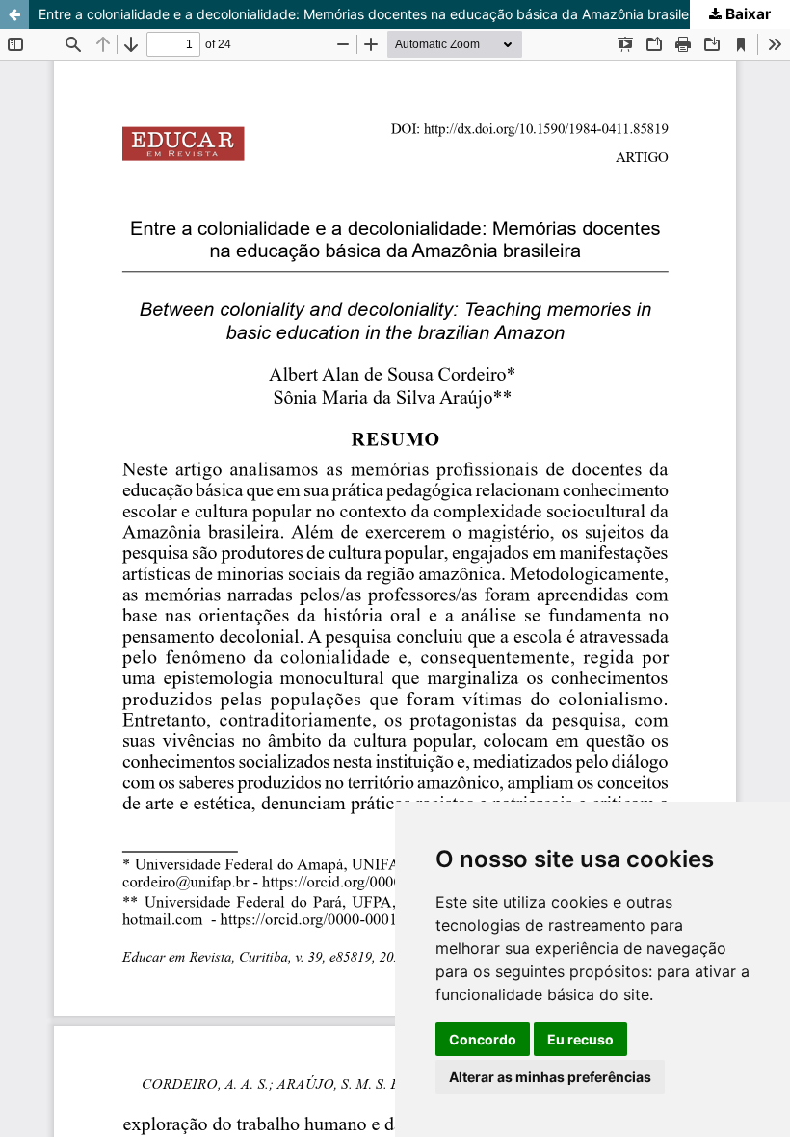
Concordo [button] (482, 1039)
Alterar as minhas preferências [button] (550, 1077)
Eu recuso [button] (580, 1039)
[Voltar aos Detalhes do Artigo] (14, 14)
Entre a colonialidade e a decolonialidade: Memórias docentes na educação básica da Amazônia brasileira (371, 14)
